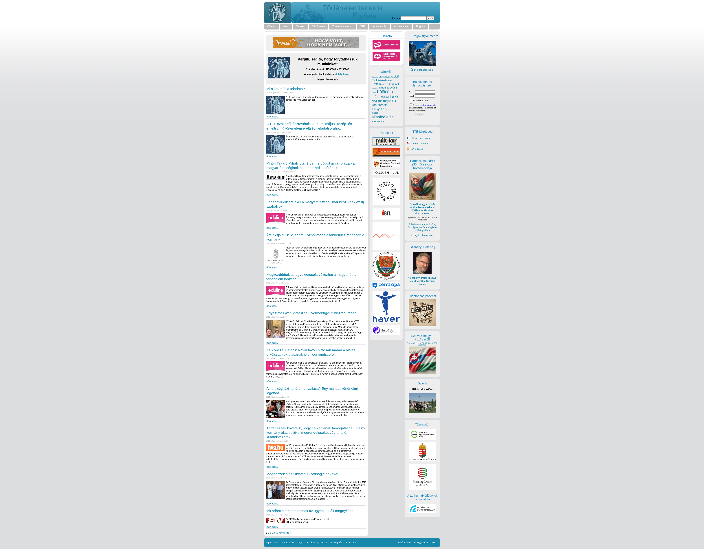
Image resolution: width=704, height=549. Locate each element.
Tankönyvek (416, 149)
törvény (390, 110)
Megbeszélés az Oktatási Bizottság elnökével (302, 474)
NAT (374, 100)
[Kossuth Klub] (386, 174)
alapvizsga (375, 77)
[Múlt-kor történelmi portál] (386, 144)
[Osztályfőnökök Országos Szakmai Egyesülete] (386, 166)
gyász (393, 87)
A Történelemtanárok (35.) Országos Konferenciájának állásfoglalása (422, 227)
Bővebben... (272, 116)
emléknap (384, 87)
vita (394, 110)
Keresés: (395, 18)
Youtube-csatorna (419, 143)
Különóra (385, 91)
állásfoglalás (383, 117)
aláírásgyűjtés (386, 76)
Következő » (285, 533)
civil (396, 76)
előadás (375, 88)
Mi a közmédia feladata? (285, 89)
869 (276, 533)
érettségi (378, 122)
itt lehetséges (342, 74)
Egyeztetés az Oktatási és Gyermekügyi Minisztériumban (311, 313)
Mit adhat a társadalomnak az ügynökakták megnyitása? (310, 511)
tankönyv (384, 101)
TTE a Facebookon (419, 138)
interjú (374, 92)
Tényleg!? (379, 109)
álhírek (375, 113)
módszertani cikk (385, 97)
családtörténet (390, 83)
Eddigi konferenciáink (422, 235)
